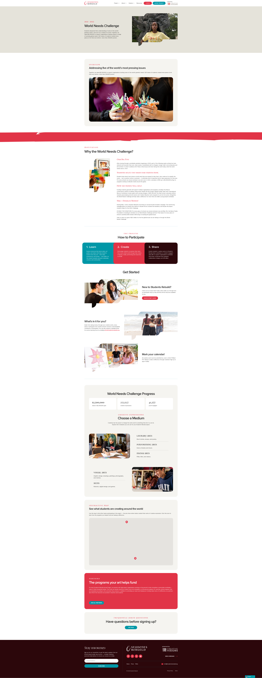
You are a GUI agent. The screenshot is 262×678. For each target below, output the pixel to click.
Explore (131, 3)
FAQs (136, 664)
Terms (176, 670)
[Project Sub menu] (118, 3)
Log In (148, 3)
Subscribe (101, 666)
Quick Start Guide (150, 298)
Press (132, 664)
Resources (139, 3)
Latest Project (159, 3)
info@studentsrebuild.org (112, 330)
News (128, 664)
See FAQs (131, 627)
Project (116, 3)
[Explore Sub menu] (133, 3)
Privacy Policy (170, 670)
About (123, 3)
